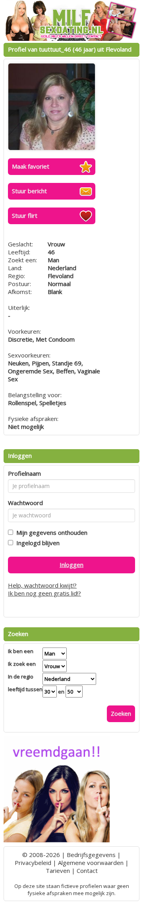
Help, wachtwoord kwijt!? (42, 585)
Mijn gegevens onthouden (50, 532)
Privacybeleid (33, 863)
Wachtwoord (25, 503)
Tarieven (58, 870)
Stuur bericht (29, 191)
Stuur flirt (24, 215)
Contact (87, 870)
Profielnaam (24, 473)
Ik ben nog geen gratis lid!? (44, 593)
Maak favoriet (30, 166)
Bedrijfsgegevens (91, 855)
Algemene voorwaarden (91, 863)
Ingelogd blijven (36, 543)
